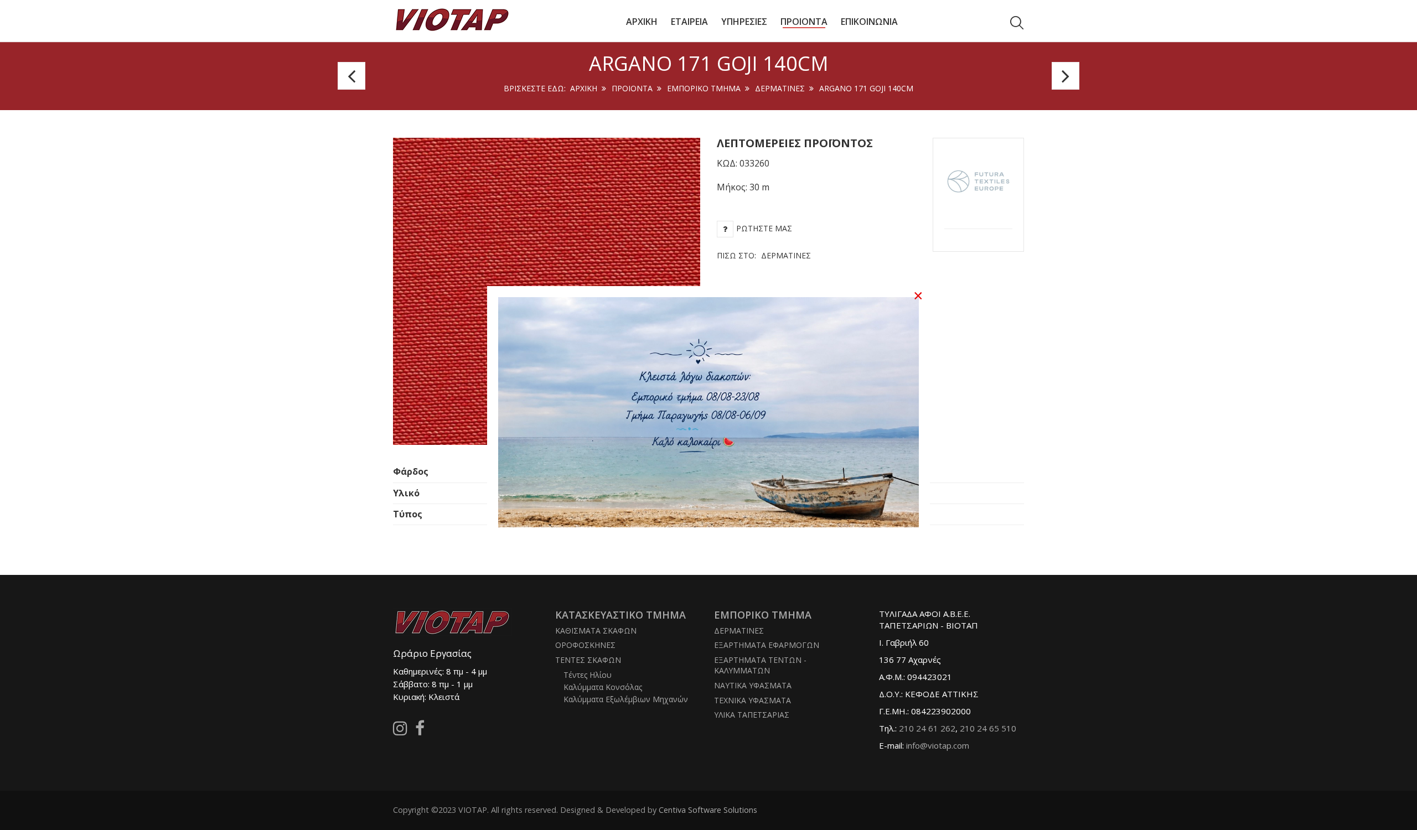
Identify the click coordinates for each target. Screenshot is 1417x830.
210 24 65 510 (988, 728)
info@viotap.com (937, 745)
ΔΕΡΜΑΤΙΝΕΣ (780, 88)
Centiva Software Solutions (708, 810)
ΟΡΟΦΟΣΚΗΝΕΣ (585, 645)
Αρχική (583, 88)
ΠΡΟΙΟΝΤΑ (632, 88)
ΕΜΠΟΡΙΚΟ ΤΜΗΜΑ (704, 88)
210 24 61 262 (927, 728)
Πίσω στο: (764, 255)
